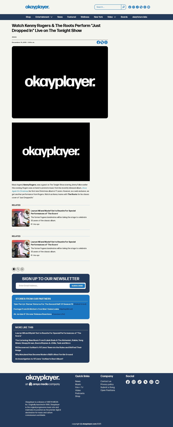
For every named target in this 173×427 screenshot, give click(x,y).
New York (98, 17)
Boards (124, 17)
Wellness (85, 17)
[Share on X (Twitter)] (102, 42)
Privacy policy (107, 384)
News (60, 17)
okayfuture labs (139, 17)
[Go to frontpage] (37, 7)
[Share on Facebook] (98, 42)
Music (78, 384)
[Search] (123, 7)
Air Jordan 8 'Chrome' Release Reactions (39, 314)
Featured (71, 17)
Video (110, 17)
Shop (28, 17)
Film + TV (79, 387)
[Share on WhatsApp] (106, 42)
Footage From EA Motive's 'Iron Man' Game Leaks (43, 309)
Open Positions (108, 390)
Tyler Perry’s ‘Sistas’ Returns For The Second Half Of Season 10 (50, 304)
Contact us (106, 381)
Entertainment (42, 17)
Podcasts (79, 393)
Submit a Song (108, 387)
